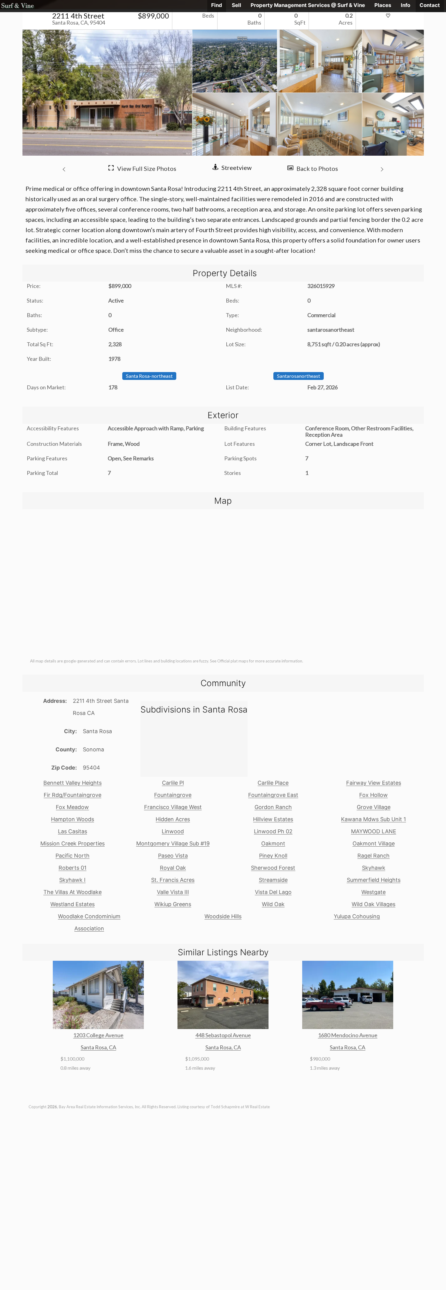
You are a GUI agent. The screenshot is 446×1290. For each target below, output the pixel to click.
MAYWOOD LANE (373, 831)
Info (405, 5)
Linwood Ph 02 (273, 831)
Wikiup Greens (172, 904)
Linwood (173, 831)
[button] (65, 168)
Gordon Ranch (273, 807)
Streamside (273, 880)
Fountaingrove (172, 795)
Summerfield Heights (373, 880)
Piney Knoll (273, 855)
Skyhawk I (72, 880)
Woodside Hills (223, 916)
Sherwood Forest (273, 868)
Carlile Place (273, 783)
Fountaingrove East (273, 795)
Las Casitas (72, 831)
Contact (430, 5)
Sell (236, 5)
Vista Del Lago (273, 892)
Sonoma (93, 749)
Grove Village (373, 807)
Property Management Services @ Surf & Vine (308, 5)
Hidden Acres (173, 819)
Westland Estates (72, 904)
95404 (91, 767)
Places (382, 5)
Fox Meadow (72, 807)
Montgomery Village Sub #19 (173, 843)
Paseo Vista (173, 855)
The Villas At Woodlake (72, 892)
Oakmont (273, 843)
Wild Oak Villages (373, 904)
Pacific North (73, 855)
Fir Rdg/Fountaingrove (72, 795)
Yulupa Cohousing (357, 916)
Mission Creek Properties (72, 843)
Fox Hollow (373, 795)
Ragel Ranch (373, 855)
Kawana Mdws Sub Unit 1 (373, 819)
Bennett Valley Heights (72, 783)
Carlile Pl (173, 783)
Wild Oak (273, 904)
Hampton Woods (72, 819)
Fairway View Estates (373, 783)
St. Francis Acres (172, 880)
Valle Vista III (173, 892)
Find (216, 5)
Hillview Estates (273, 819)
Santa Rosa (97, 731)
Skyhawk (373, 868)
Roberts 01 (72, 868)
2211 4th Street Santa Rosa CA (101, 707)
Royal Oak (173, 868)
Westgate (373, 892)
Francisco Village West (173, 807)
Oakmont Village (374, 843)
